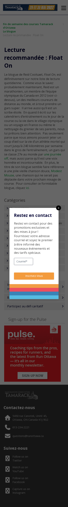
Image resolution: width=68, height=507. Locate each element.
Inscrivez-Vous (34, 276)
